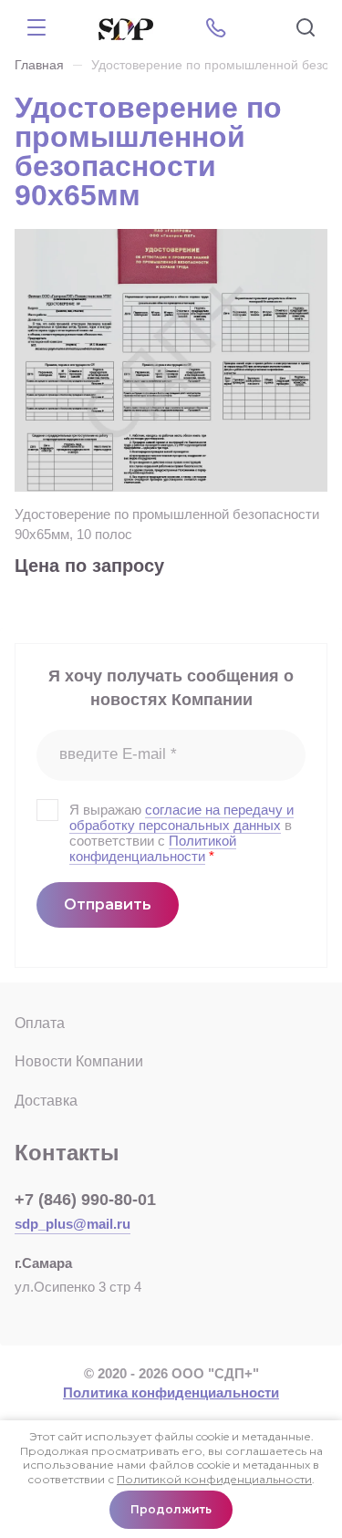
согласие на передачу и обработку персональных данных (181, 817)
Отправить (107, 904)
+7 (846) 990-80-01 (85, 1199)
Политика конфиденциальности (171, 1392)
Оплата (40, 1023)
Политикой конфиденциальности (152, 848)
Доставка (46, 1100)
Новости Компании (79, 1061)
